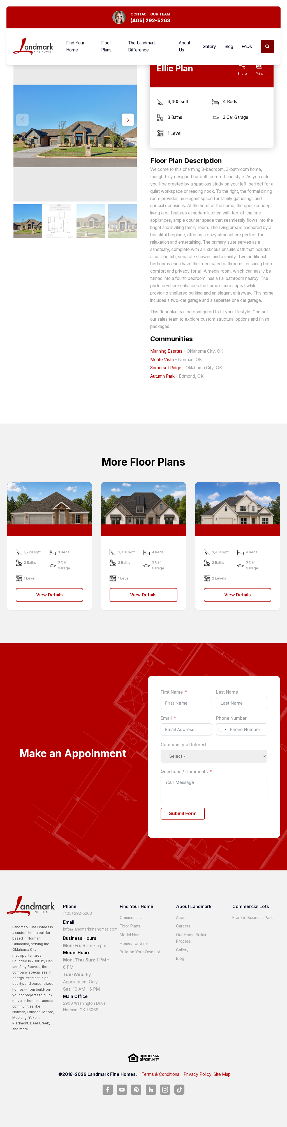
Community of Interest (184, 744)
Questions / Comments (184, 771)
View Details (49, 595)
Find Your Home (75, 46)
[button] (128, 120)
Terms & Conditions (160, 1074)
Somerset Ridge (165, 367)
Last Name (227, 692)
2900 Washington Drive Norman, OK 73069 (84, 1006)
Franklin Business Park (252, 917)
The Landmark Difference (142, 46)
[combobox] (222, 729)
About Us (184, 46)
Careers (183, 926)
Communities (131, 917)
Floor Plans (106, 46)
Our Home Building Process (193, 938)
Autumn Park (162, 376)
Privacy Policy (198, 1074)
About (181, 917)
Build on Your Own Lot (140, 952)
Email (166, 718)
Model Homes (132, 935)
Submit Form (182, 813)
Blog (228, 46)
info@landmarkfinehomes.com (90, 929)
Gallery (209, 46)
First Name (172, 692)
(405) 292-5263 (77, 913)
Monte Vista (162, 359)
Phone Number (231, 718)
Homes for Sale (134, 943)
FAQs (247, 46)
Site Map (222, 1074)
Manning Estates (166, 351)
